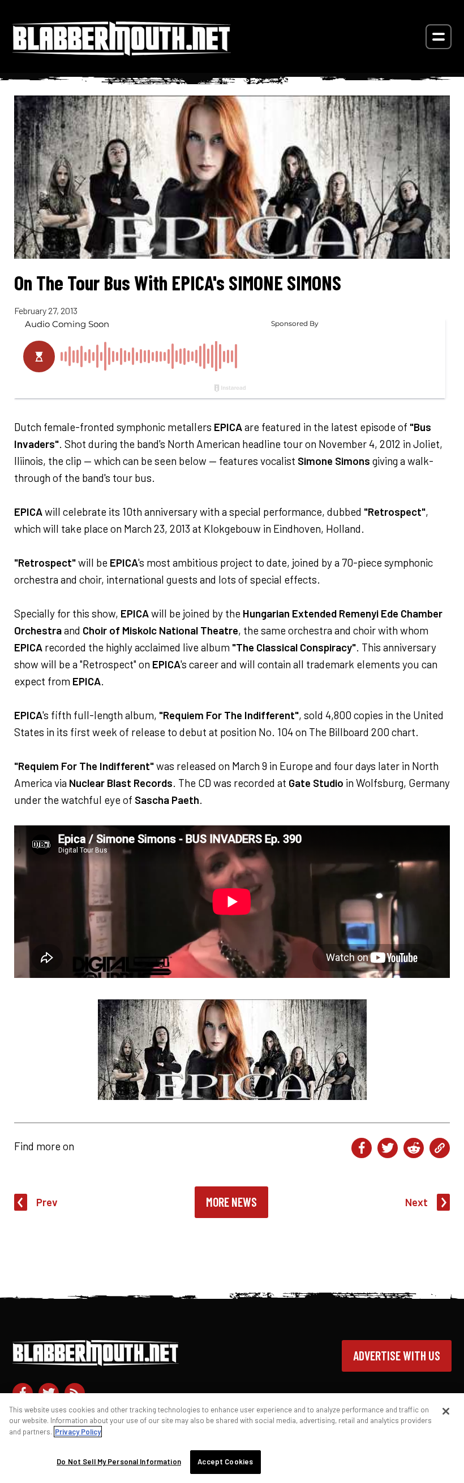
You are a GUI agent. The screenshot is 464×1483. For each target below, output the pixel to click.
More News (231, 1201)
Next (416, 1201)
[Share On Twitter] (387, 1148)
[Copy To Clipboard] (439, 1148)
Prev (47, 1201)
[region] (232, 1438)
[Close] (445, 1411)
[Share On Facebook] (361, 1148)
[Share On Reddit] (413, 1148)
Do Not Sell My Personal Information (119, 1461)
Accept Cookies (225, 1461)
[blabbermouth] (121, 51)
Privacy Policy (78, 1431)
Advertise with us (396, 1355)
